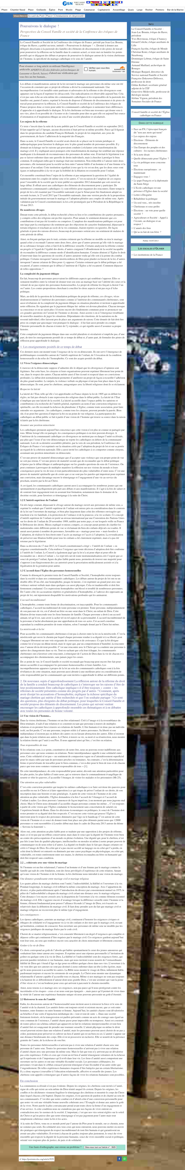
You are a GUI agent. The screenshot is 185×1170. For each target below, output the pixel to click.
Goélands (41, 10)
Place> (49, 16)
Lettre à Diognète (143, 194)
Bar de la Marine (175, 10)
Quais (131, 10)
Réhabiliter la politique (146, 198)
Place (31, 10)
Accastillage (119, 10)
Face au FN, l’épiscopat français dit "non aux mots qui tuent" (150, 130)
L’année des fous (142, 228)
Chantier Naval (17, 10)
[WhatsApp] (124, 1158)
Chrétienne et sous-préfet (147, 206)
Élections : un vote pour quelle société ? (149, 212)
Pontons (160, 10)
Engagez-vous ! (142, 176)
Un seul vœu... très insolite (147, 202)
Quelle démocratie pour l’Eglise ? (151, 158)
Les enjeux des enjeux (145, 136)
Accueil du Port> (36, 16)
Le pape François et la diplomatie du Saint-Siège (151, 182)
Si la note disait (142, 154)
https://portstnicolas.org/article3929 (37, 1158)
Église (52, 10)
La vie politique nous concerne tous (149, 164)
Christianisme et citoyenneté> (69, 16)
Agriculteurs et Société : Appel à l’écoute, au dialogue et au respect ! (151, 221)
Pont (60, 10)
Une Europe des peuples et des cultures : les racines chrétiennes (150, 149)
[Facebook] (119, 1158)
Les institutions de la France (148, 254)
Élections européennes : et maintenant (147, 171)
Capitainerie (104, 10)
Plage (78, 10)
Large (140, 10)
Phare (4, 10)
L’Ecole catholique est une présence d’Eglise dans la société (151, 189)
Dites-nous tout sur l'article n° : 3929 (100, 1147)
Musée (69, 10)
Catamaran (89, 10)
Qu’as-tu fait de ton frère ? (147, 232)
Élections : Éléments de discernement (146, 141)
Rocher (149, 10)
